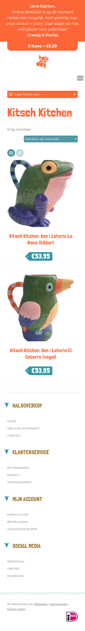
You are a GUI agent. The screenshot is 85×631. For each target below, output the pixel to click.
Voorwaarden (19, 482)
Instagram (15, 561)
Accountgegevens (22, 529)
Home (11, 421)
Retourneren (18, 467)
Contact (14, 435)
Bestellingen (17, 521)
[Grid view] (11, 153)
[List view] (20, 153)
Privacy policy (16, 609)
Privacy (13, 475)
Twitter (13, 568)
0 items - (42, 46)
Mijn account (18, 514)
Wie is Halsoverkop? (23, 428)
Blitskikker (41, 604)
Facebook (15, 576)
